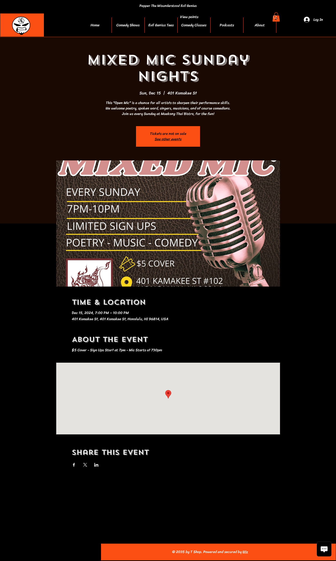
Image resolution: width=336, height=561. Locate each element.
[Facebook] (30, 552)
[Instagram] (40, 552)
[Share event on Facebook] (74, 465)
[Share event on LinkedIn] (96, 465)
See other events (168, 139)
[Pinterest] (60, 552)
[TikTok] (70, 552)
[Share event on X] (85, 465)
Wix (245, 551)
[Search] (275, 17)
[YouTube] (50, 552)
